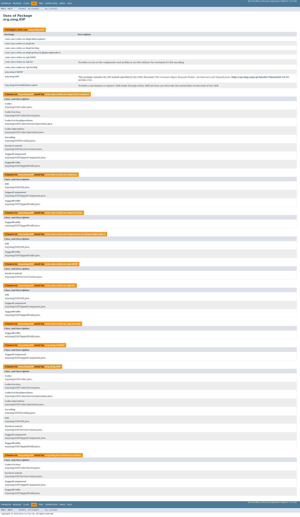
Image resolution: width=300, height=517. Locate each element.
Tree (41, 3)
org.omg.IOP (36, 29)
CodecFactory (12, 112)
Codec (8, 104)
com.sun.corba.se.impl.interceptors (25, 39)
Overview (6, 3)
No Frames (33, 9)
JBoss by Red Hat (27, 514)
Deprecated (51, 3)
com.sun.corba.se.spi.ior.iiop (21, 67)
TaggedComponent (15, 154)
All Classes (51, 9)
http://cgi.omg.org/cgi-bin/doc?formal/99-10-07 (260, 77)
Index (62, 3)
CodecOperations (14, 129)
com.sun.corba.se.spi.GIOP (20, 57)
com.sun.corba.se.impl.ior (20, 43)
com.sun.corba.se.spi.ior (19, 62)
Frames (22, 9)
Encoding (10, 137)
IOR (7, 184)
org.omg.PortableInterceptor (21, 85)
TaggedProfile (12, 162)
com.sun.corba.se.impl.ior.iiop (22, 48)
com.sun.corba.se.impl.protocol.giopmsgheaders (33, 52)
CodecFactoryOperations (19, 120)
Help (69, 3)
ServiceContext (13, 146)
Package (17, 3)
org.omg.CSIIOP (14, 72)
